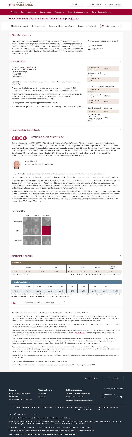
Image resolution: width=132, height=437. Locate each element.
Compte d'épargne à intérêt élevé (20, 399)
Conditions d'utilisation (21, 407)
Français (74, 4)
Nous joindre (113, 378)
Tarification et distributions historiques (39, 303)
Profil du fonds (96, 46)
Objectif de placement (19, 26)
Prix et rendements (28, 12)
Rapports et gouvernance (78, 12)
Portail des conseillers (113, 5)
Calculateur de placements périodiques (79, 400)
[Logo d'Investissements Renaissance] (21, 4)
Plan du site (36, 407)
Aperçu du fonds (96, 49)
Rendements (42, 397)
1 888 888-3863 (80, 333)
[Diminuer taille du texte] (116, 397)
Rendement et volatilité (87, 26)
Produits (14, 12)
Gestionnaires (45, 12)
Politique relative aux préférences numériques (83, 408)
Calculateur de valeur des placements (78, 393)
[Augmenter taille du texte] (121, 397)
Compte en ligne (94, 4)
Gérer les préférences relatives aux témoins (107, 408)
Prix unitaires (42, 393)
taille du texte (47, 407)
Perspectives (59, 12)
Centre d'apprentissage (101, 12)
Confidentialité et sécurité (63, 407)
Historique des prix (112, 26)
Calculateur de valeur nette (75, 397)
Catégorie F (31, 67)
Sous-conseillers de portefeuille (61, 26)
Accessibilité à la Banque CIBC (112, 389)
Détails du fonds (38, 26)
